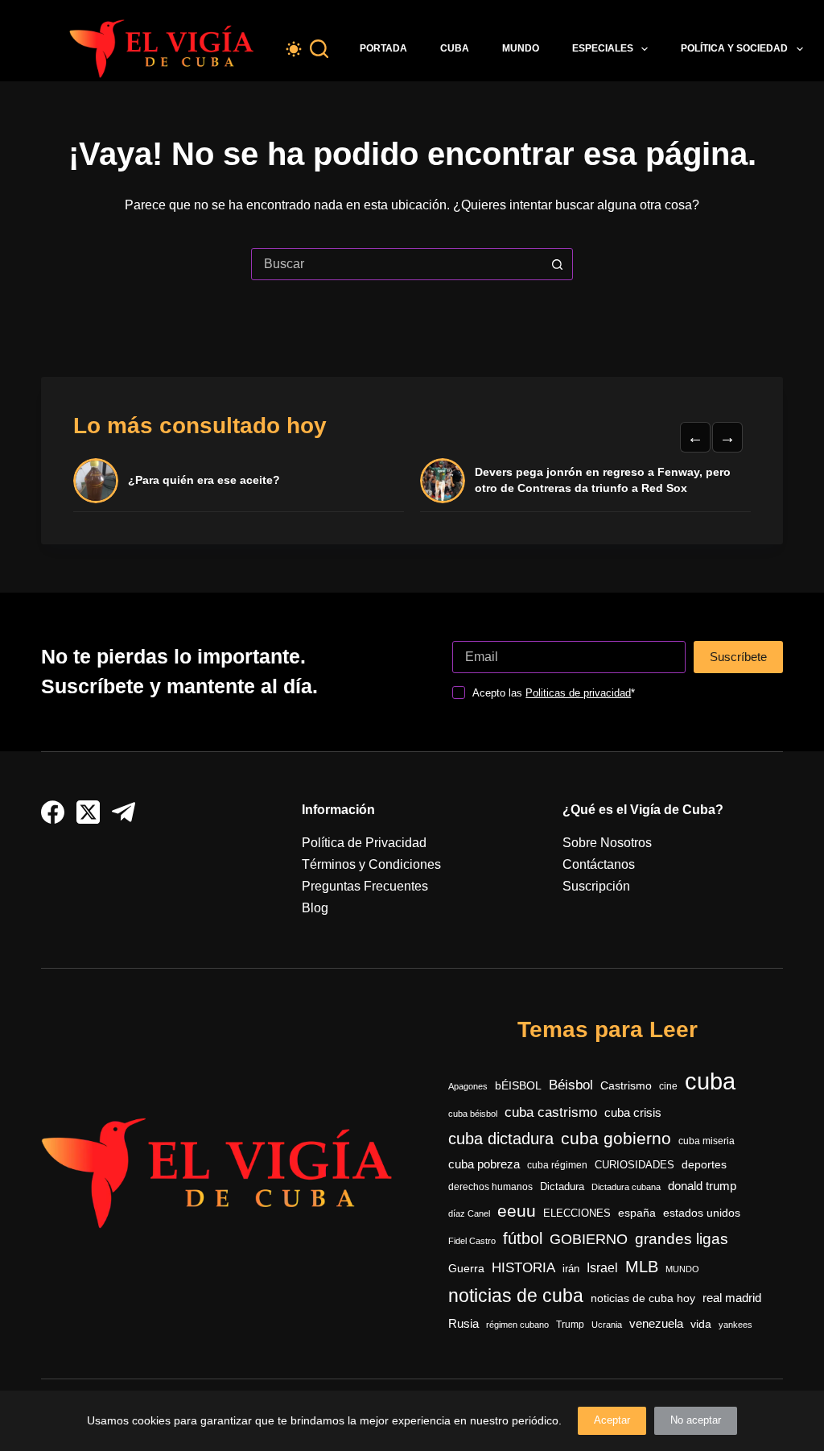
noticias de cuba (515, 1295)
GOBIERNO (589, 1239)
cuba (710, 1081)
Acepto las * (553, 693)
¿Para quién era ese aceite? (204, 479)
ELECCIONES (577, 1213)
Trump (570, 1324)
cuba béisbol (472, 1113)
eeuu (516, 1211)
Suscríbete (738, 656)
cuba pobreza (484, 1164)
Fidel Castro (472, 1241)
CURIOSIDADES (634, 1165)
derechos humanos (490, 1187)
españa (637, 1212)
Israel (602, 1268)
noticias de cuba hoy (643, 1298)
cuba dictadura (501, 1138)
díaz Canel (469, 1213)
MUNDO (682, 1269)
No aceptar (695, 1420)
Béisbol (571, 1085)
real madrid (731, 1298)
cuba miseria (706, 1141)
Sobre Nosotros (607, 843)
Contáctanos (598, 864)
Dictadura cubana (626, 1187)
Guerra (466, 1269)
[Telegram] (123, 812)
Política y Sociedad (734, 48)
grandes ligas (681, 1238)
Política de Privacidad (364, 843)
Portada (383, 48)
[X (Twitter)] (88, 812)
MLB (641, 1266)
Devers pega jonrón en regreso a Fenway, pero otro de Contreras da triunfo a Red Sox (603, 479)
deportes (704, 1164)
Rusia (463, 1323)
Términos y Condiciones (371, 864)
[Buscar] (319, 48)
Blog (315, 908)
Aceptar (612, 1420)
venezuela (656, 1323)
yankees (735, 1324)
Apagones (468, 1086)
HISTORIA (523, 1267)
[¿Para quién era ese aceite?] (95, 480)
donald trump (702, 1186)
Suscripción (596, 886)
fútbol (522, 1238)
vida (700, 1323)
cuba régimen (557, 1165)
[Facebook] (52, 812)
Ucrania (606, 1324)
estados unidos (701, 1212)
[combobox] (397, 264)
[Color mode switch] (294, 49)
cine (668, 1086)
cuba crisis (632, 1112)
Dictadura (562, 1186)
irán (570, 1269)
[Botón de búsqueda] (557, 264)
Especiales (602, 48)
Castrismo (626, 1085)
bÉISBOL (518, 1085)
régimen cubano (517, 1324)
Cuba (454, 48)
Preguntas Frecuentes (365, 886)
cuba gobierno (616, 1138)
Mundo (520, 48)
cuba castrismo (551, 1112)
